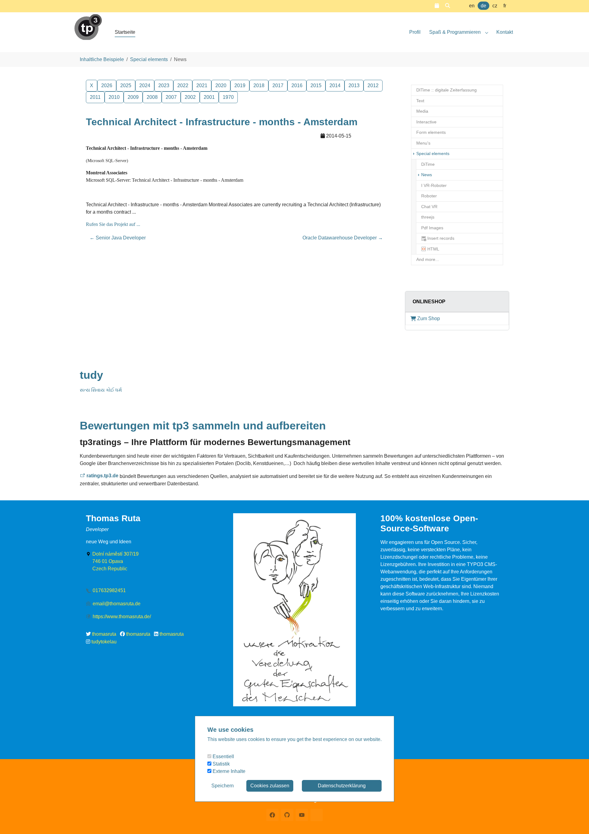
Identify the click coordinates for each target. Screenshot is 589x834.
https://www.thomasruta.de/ (122, 616)
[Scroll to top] (575, 820)
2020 (220, 85)
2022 (182, 85)
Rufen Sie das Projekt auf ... (113, 224)
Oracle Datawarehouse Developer (342, 237)
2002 (190, 97)
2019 (239, 85)
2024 (144, 85)
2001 (209, 97)
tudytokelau (104, 641)
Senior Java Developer (118, 237)
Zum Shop (428, 318)
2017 (277, 85)
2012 (373, 85)
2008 (152, 97)
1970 (228, 97)
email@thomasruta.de (117, 603)
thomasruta (104, 634)
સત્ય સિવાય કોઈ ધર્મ (101, 390)
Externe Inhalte (228, 771)
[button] (437, 5)
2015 (315, 85)
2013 (354, 85)
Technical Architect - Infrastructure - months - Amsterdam (221, 121)
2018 (258, 85)
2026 (106, 85)
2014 (335, 85)
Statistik (220, 763)
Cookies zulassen (269, 785)
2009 (133, 97)
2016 (296, 85)
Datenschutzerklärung (342, 785)
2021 (201, 85)
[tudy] (88, 24)
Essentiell (222, 756)
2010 (114, 97)
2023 (163, 85)
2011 (95, 97)
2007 (171, 97)
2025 (125, 85)
